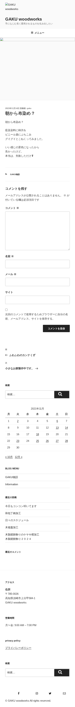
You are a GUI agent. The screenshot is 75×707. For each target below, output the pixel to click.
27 (57, 440)
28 (66, 440)
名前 (9, 256)
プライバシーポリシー (18, 647)
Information (11, 484)
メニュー (39, 32)
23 (17, 440)
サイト (9, 292)
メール (10, 274)
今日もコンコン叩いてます (21, 506)
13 (57, 427)
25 (37, 440)
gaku (29, 108)
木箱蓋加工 (11, 527)
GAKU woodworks (23, 19)
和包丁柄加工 (13, 513)
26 (47, 440)
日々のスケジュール (17, 520)
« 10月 (9, 456)
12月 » (18, 456)
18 (37, 434)
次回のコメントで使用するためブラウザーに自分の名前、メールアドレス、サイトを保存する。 (36, 316)
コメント (12, 207)
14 (66, 427)
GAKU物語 (15, 174)
